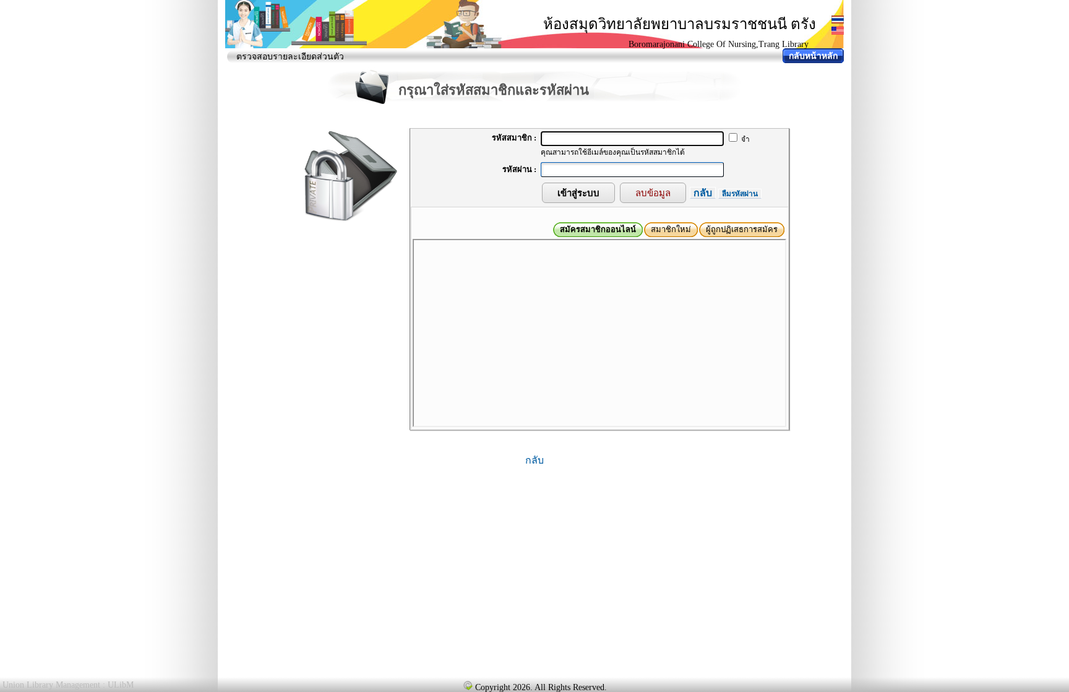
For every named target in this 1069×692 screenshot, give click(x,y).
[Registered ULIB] (468, 685)
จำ (744, 139)
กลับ (702, 193)
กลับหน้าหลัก (813, 56)
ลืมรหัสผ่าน (740, 193)
